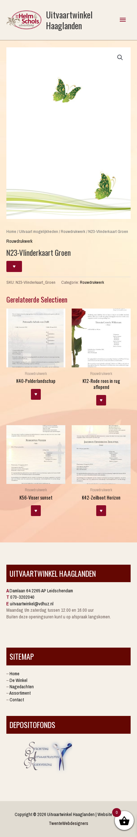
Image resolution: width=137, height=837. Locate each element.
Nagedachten (22, 687)
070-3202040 (22, 597)
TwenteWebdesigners (68, 823)
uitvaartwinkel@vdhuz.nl (32, 604)
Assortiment (20, 693)
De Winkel (18, 680)
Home (11, 231)
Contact (17, 700)
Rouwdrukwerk (73, 231)
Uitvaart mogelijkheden (38, 231)
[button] (120, 57)
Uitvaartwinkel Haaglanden (69, 20)
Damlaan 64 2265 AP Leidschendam (41, 591)
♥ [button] (35, 394)
